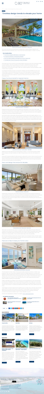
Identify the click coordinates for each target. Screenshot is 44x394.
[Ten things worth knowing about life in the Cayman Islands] (24, 299)
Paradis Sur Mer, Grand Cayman (16, 47)
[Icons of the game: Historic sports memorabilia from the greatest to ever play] (5, 299)
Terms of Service (4, 389)
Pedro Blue (18, 323)
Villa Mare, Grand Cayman (19, 107)
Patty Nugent (30, 149)
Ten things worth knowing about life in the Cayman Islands (34, 298)
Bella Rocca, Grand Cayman (20, 191)
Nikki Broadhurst (24, 47)
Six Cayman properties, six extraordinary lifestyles (13, 56)
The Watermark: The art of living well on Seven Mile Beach (15, 60)
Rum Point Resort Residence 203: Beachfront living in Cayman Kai (17, 58)
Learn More (4, 334)
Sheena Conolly (29, 47)
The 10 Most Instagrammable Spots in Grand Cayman (14, 54)
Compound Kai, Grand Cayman (16, 149)
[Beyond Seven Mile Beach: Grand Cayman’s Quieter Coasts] (5, 302)
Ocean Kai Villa (5, 323)
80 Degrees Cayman (19, 16)
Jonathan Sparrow (24, 149)
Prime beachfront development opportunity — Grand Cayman (21, 349)
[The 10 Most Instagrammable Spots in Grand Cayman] (24, 302)
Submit (14, 381)
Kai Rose (30, 323)
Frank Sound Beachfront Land (34, 348)
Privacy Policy (19, 388)
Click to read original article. (28, 293)
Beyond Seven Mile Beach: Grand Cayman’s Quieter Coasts (14, 302)
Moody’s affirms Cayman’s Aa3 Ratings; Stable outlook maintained (7, 349)
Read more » (4, 362)
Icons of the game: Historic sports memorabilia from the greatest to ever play (14, 298)
